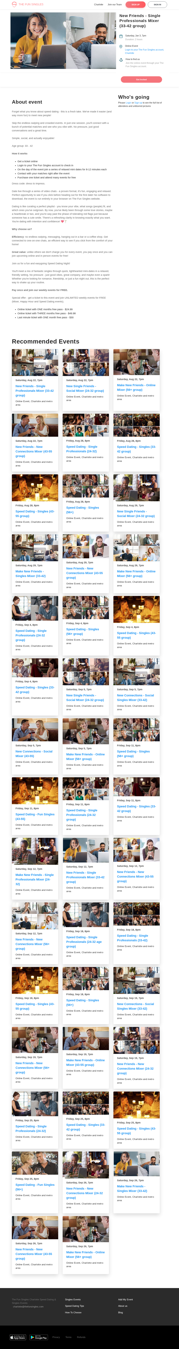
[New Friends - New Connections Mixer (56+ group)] (35, 915)
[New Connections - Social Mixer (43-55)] (35, 729)
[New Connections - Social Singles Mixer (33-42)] (136, 671)
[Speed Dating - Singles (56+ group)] (86, 607)
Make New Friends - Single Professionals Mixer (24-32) (35, 879)
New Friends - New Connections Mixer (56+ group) (33, 944)
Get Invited (141, 79)
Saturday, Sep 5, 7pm (79, 689)
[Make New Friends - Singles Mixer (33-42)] (35, 547)
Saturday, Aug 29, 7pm (130, 505)
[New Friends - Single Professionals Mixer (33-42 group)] (35, 362)
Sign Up (136, 4)
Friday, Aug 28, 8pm (78, 440)
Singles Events (73, 1299)
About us (122, 1306)
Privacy (56, 1337)
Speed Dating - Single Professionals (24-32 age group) (84, 941)
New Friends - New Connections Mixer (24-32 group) (135, 1068)
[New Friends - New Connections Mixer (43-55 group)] (35, 425)
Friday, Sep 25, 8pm (27, 1120)
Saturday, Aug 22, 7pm (29, 380)
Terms (68, 1337)
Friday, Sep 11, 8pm (128, 745)
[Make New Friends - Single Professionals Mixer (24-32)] (35, 851)
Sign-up (138, 103)
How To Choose (73, 1312)
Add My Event (125, 1299)
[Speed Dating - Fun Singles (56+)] (35, 1163)
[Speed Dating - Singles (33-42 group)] (136, 425)
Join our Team (115, 4)
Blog (120, 1312)
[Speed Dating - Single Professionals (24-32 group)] (35, 608)
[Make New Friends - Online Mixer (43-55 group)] (86, 1038)
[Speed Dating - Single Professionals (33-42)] (136, 914)
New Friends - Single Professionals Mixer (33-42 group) (35, 390)
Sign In (157, 4)
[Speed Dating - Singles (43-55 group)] (35, 487)
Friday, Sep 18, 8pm (78, 931)
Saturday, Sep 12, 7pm (29, 869)
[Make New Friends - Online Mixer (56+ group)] (136, 362)
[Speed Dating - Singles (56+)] (86, 486)
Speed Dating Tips (74, 1306)
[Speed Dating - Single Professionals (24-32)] (86, 425)
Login (128, 103)
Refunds (81, 1337)
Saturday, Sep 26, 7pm (79, 1182)
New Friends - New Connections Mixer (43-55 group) (34, 451)
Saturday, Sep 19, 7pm (130, 998)
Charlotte (98, 4)
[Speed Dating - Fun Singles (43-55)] (35, 790)
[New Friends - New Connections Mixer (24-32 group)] (136, 1040)
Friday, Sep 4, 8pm (27, 624)
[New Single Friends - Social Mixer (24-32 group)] (86, 362)
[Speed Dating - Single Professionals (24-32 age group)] (86, 914)
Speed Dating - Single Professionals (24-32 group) (31, 635)
